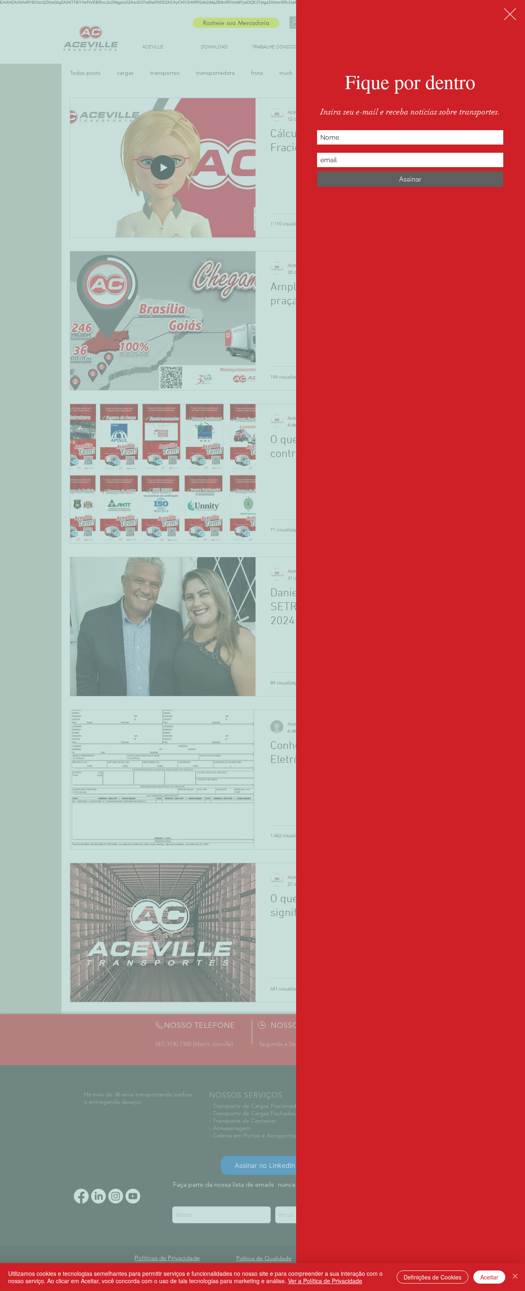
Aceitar (489, 1277)
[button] (510, 14)
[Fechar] (515, 1277)
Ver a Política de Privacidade (325, 1281)
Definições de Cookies (432, 1277)
